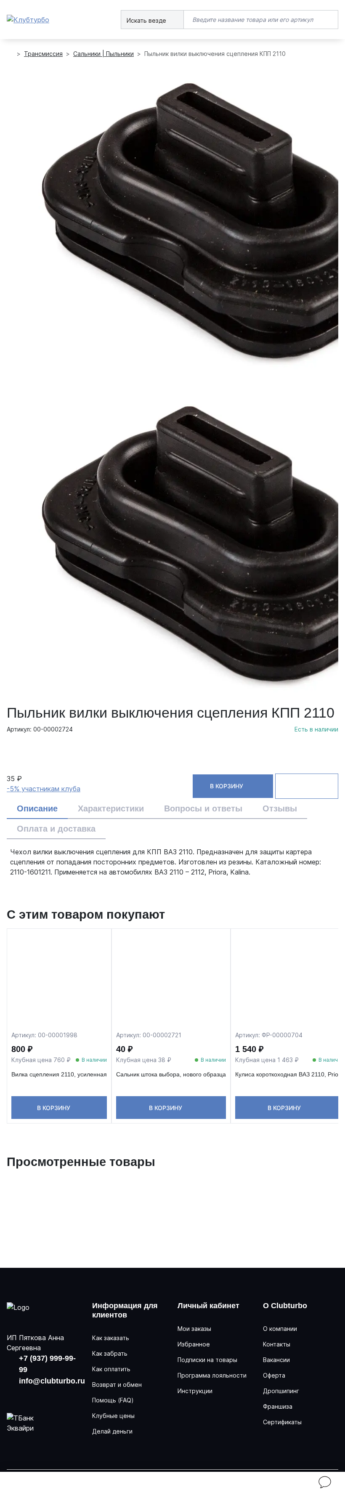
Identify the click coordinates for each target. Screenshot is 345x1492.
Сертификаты (282, 1422)
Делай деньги (112, 1431)
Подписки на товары (207, 1359)
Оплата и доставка (56, 828)
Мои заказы (194, 1328)
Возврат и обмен (117, 1384)
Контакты (276, 1344)
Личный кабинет (208, 1305)
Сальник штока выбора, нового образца (171, 1074)
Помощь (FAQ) (113, 1400)
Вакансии (276, 1359)
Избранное (194, 1344)
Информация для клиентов (125, 1310)
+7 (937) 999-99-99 (47, 1364)
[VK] (14, 1396)
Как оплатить (111, 1369)
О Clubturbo (285, 1305)
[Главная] (10, 53)
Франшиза (277, 1406)
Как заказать (110, 1337)
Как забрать (109, 1353)
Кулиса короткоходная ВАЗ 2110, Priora (289, 1074)
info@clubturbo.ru (52, 1381)
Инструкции (195, 1390)
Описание (37, 808)
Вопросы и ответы (203, 808)
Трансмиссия (43, 53)
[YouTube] (38, 1396)
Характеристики (111, 808)
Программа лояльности (212, 1375)
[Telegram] (63, 1396)
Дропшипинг (281, 1390)
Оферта (274, 1375)
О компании (280, 1328)
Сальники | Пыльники (103, 53)
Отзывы (280, 808)
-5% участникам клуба (43, 788)
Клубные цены (113, 1415)
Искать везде (147, 20)
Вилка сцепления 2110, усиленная (59, 1074)
